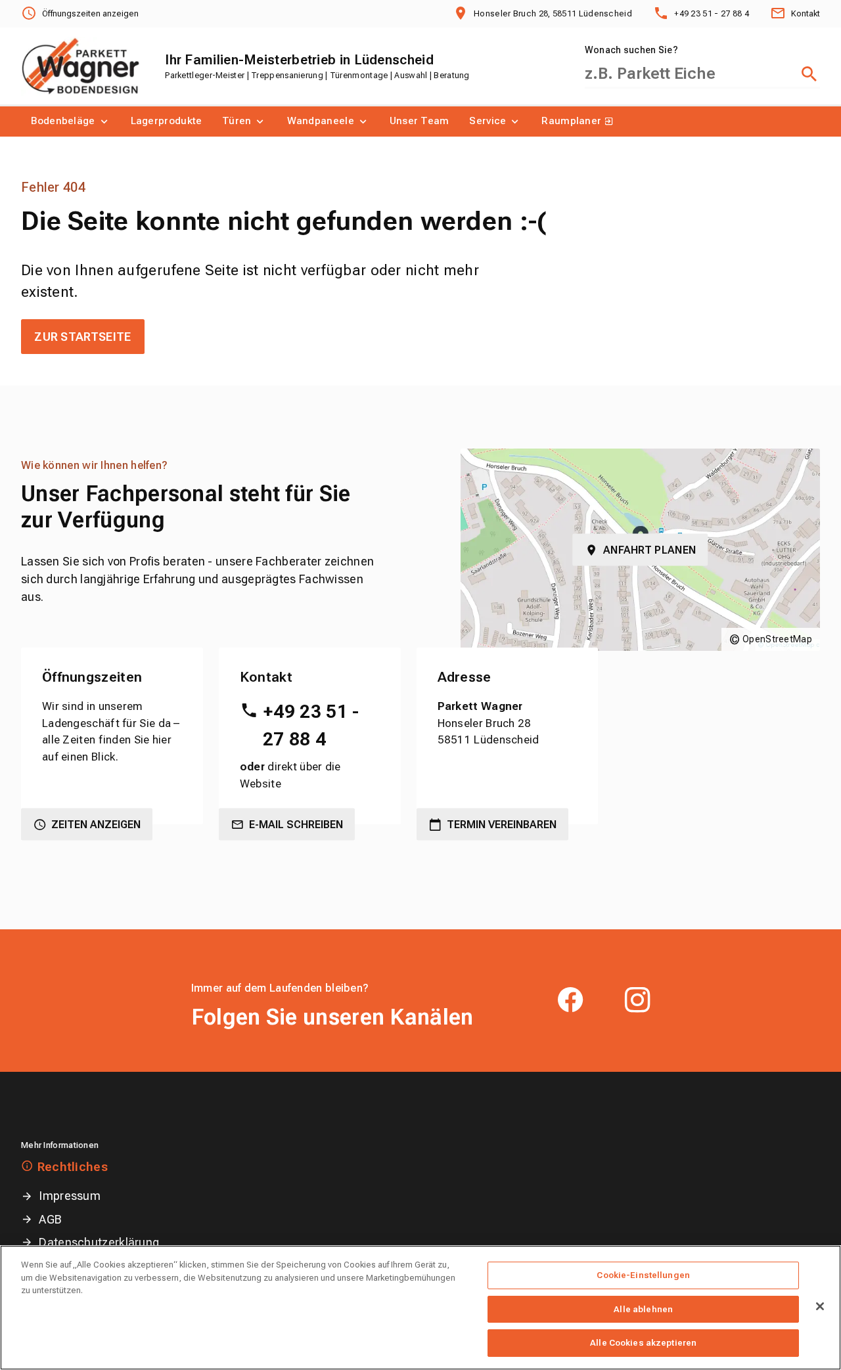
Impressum (70, 1196)
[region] (420, 1307)
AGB (50, 1219)
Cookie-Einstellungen (643, 1275)
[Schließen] (820, 1306)
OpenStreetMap (777, 639)
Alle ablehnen (643, 1309)
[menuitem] (70, 121)
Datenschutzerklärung (99, 1242)
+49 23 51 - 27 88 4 (311, 725)
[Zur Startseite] (80, 66)
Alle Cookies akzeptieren (643, 1343)
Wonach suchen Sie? (631, 50)
